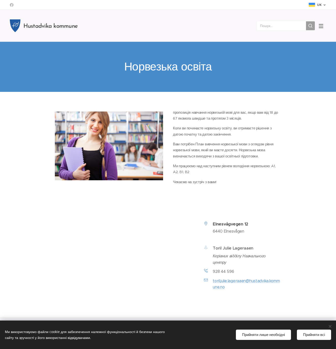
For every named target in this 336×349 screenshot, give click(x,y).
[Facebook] (12, 5)
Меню (322, 26)
